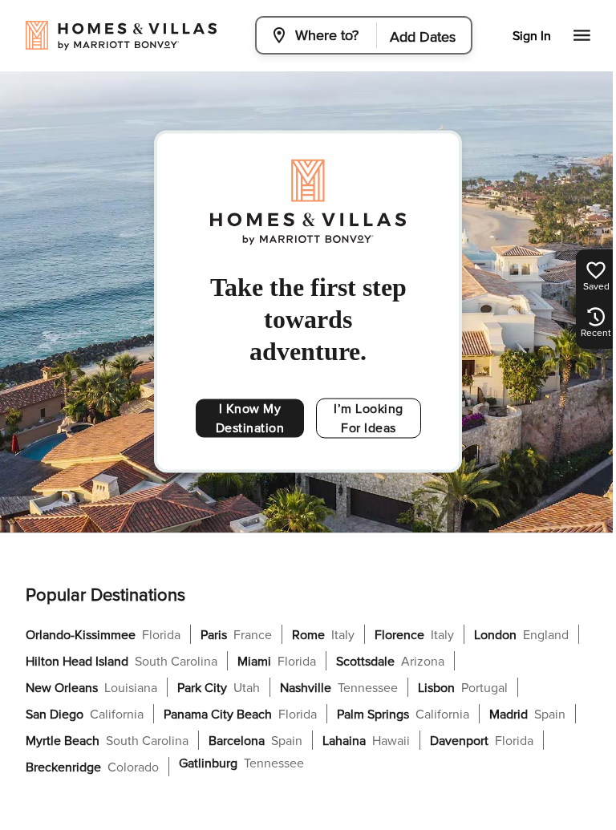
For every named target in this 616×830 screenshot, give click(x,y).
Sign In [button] (532, 36)
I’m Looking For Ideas (368, 418)
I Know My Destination (250, 418)
